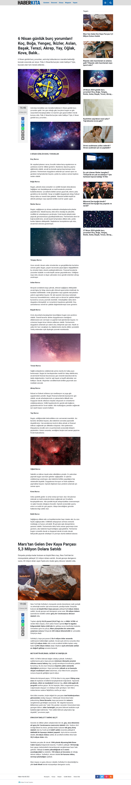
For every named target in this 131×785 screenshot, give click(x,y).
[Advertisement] (49, 22)
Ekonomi (54, 2)
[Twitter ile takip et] (102, 776)
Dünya (61, 2)
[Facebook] (22, 118)
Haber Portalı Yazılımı (27, 782)
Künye (53, 777)
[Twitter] (22, 121)
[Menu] (105, 2)
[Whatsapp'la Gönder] (22, 128)
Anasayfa (46, 777)
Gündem (46, 2)
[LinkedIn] (22, 125)
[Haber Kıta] (29, 2)
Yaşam (75, 2)
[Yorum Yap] (22, 138)
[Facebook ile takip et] (97, 776)
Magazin (68, 2)
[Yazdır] (22, 135)
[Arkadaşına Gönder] (22, 131)
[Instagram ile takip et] (106, 776)
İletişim (59, 777)
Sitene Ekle (77, 777)
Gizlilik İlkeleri (67, 777)
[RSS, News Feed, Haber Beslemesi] (111, 776)
